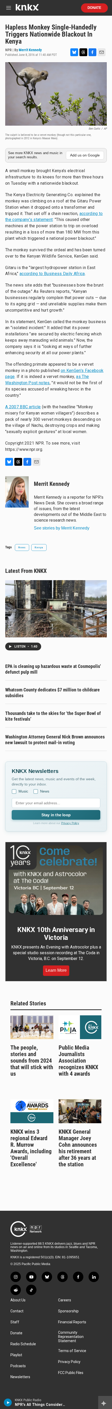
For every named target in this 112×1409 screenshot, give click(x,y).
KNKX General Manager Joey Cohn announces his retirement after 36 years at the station (78, 1148)
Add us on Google (85, 155)
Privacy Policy (70, 823)
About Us (18, 1300)
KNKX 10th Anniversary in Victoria (56, 933)
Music (23, 791)
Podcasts (18, 1366)
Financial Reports (72, 1322)
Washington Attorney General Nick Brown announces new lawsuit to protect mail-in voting (55, 739)
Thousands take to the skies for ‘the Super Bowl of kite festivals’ (53, 716)
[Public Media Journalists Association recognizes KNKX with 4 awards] (80, 1027)
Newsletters (20, 1377)
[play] (8, 1402)
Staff (14, 1322)
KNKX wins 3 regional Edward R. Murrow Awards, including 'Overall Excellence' (31, 1148)
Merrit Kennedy (30, 50)
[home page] (27, 9)
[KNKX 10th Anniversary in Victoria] (56, 880)
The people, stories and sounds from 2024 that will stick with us (31, 1060)
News (22, 547)
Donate (94, 8)
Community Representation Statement (71, 1337)
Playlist (16, 1355)
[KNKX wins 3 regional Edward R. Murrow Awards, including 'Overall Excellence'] (31, 1111)
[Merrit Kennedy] (17, 492)
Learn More (56, 970)
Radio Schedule (23, 1344)
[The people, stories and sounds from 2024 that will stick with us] (31, 1027)
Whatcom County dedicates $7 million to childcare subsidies (52, 692)
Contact (16, 1311)
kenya (39, 547)
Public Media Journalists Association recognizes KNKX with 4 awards (78, 1060)
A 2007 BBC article (23, 406)
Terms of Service (72, 1351)
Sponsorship (68, 1311)
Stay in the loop (56, 815)
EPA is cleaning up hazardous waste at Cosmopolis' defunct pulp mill (53, 669)
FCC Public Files (70, 1373)
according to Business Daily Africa (52, 273)
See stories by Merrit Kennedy (61, 528)
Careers (64, 1300)
